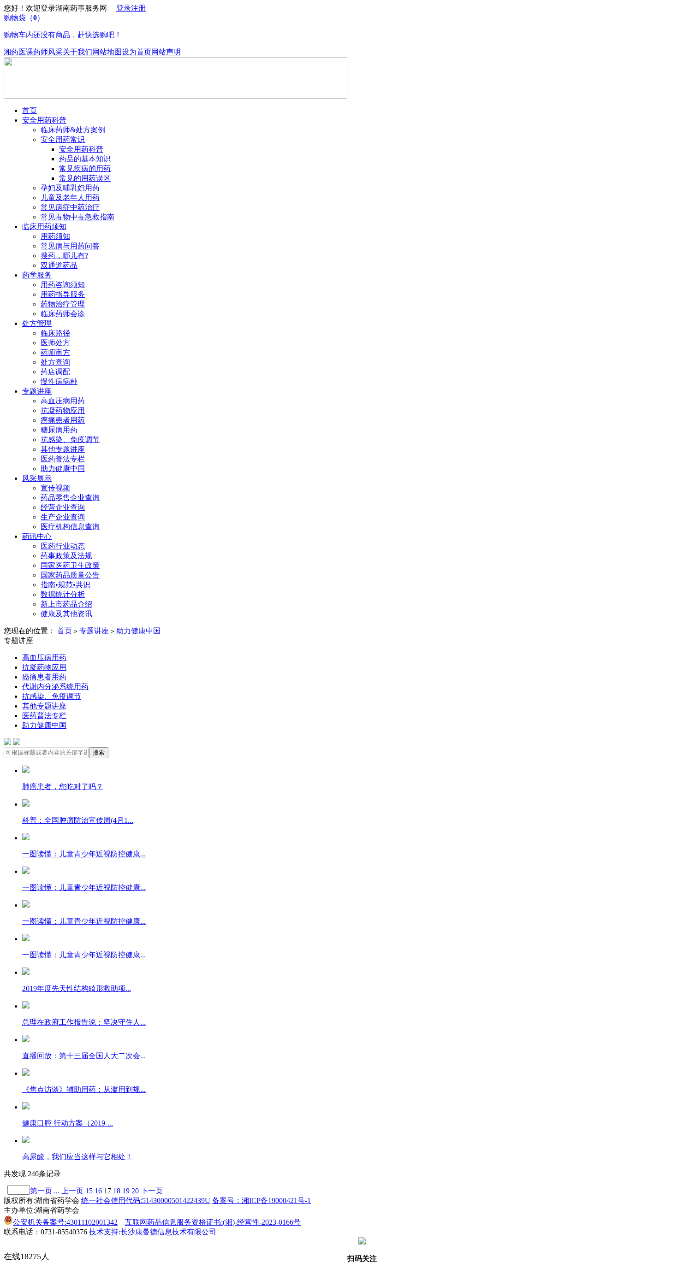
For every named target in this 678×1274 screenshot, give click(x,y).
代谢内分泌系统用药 (55, 686)
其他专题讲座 (63, 449)
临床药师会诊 (63, 314)
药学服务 (37, 275)
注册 (138, 8)
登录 (123, 8)
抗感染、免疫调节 (70, 439)
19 (126, 1191)
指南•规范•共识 (65, 585)
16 (98, 1191)
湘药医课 (18, 52)
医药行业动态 (63, 546)
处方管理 (37, 323)
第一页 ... (44, 1191)
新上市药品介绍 (66, 604)
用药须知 (55, 236)
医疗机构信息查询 (70, 527)
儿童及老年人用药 (70, 197)
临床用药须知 (44, 226)
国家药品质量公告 (70, 575)
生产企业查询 (63, 517)
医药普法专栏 (63, 459)
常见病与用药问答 (70, 246)
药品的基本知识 (85, 159)
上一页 (72, 1191)
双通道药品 (59, 265)
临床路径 (55, 333)
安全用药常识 (63, 139)
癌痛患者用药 (63, 420)
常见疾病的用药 (85, 168)
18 (116, 1191)
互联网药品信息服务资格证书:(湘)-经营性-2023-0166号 (213, 1222)
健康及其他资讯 (66, 614)
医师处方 (55, 343)
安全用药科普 (44, 120)
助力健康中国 (63, 468)
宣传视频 (55, 488)
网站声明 (166, 52)
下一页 (152, 1191)
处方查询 (55, 362)
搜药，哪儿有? (64, 256)
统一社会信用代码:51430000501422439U (145, 1200)
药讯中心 (37, 536)
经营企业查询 (63, 507)
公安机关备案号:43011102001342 (65, 1222)
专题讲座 (37, 391)
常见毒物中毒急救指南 (77, 217)
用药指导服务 (63, 294)
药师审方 (55, 352)
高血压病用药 (63, 401)
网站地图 (107, 52)
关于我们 (77, 52)
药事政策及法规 (66, 556)
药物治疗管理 (63, 304)
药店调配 (55, 372)
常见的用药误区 (85, 178)
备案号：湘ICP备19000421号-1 (261, 1200)
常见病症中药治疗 (70, 207)
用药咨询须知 (63, 285)
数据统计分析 (63, 594)
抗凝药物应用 (63, 410)
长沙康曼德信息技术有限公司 (168, 1232)
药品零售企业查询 (70, 497)
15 (89, 1191)
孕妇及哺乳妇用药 (70, 188)
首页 (29, 110)
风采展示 (37, 478)
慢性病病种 (59, 381)
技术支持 (104, 1232)
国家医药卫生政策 (70, 565)
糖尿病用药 (59, 430)
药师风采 (48, 52)
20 (135, 1191)
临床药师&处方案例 (73, 130)
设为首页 (136, 52)
